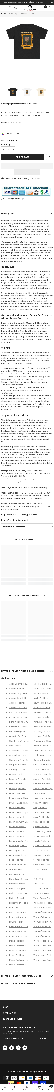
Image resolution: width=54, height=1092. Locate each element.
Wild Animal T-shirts (43, 902)
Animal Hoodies (17, 688)
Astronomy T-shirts (19, 717)
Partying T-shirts (42, 731)
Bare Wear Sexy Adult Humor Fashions (28, 721)
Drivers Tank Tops (18, 812)
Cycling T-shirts (17, 769)
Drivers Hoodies (17, 793)
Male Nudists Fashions (20, 931)
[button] (27, 172)
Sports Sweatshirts (43, 836)
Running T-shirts (41, 760)
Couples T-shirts (17, 764)
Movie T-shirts (40, 693)
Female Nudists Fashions (21, 855)
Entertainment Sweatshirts (23, 826)
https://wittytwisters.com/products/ (19, 514)
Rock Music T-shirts (43, 755)
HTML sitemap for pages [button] (18, 983)
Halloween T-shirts (18, 874)
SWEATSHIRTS (40, 869)
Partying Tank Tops (43, 736)
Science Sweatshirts (43, 779)
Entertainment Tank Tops (22, 836)
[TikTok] (11, 1047)
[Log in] (49, 7)
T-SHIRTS (38, 879)
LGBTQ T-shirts (17, 921)
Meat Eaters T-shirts (19, 936)
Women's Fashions (42, 912)
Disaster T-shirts (17, 779)
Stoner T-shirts (41, 859)
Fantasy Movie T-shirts (21, 850)
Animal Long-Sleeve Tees (22, 693)
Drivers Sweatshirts (19, 802)
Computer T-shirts (18, 760)
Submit (43, 1038)
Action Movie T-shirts (20, 683)
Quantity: (6, 144)
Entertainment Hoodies (21, 817)
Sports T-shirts (41, 841)
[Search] (15, 7)
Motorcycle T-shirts (43, 688)
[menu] (4, 7)
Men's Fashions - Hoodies (22, 945)
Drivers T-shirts (17, 807)
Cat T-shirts (15, 745)
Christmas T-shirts (18, 750)
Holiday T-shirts (17, 898)
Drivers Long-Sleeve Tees (22, 798)
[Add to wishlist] (48, 157)
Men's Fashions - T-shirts (22, 960)
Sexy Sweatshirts (42, 802)
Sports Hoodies (41, 826)
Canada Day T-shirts (19, 736)
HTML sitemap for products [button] (21, 976)
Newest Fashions (41, 707)
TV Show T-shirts (42, 888)
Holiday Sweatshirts (19, 893)
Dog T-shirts (15, 783)
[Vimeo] (24, 1047)
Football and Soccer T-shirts (23, 864)
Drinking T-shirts (17, 788)
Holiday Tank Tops (18, 902)
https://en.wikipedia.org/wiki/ (15, 520)
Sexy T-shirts (40, 807)
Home (3, 13)
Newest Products (42, 712)
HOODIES (13, 907)
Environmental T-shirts (21, 841)
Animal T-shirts (17, 703)
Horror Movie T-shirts (20, 912)
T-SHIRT (37, 874)
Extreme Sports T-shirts (21, 845)
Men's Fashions (16, 940)
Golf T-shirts (15, 869)
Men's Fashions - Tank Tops (23, 964)
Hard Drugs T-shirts (19, 879)
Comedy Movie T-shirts (21, 755)
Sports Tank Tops (42, 845)
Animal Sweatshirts (19, 698)
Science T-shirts (41, 783)
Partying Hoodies (42, 717)
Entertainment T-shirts (21, 831)
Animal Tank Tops (18, 707)
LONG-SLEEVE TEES (18, 926)
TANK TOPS (39, 883)
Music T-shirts (40, 698)
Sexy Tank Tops (41, 821)
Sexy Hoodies (40, 793)
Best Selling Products (20, 731)
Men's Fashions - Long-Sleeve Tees (27, 950)
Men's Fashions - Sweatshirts (24, 955)
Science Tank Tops (43, 788)
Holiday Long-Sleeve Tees (22, 888)
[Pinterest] (5, 1047)
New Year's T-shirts (43, 703)
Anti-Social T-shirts (19, 712)
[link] (13, 579)
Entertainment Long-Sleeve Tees (26, 821)
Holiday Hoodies (17, 883)
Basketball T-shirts (19, 726)
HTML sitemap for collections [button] (23, 671)
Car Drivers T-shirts (19, 741)
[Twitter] (18, 1047)
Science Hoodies (41, 769)
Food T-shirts (16, 859)
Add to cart (22, 157)
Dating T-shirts (17, 774)
